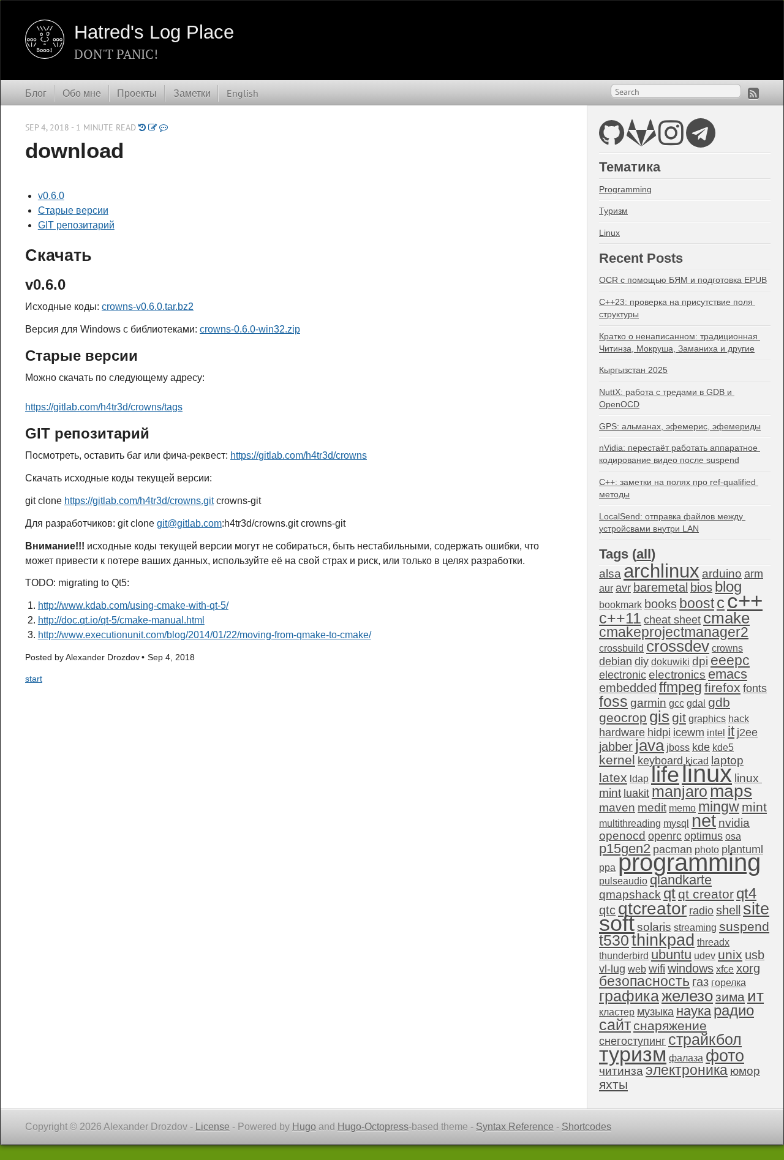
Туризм (613, 211)
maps (731, 790)
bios (701, 587)
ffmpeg (680, 687)
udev (704, 956)
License (212, 1126)
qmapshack (630, 894)
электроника (687, 1070)
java (649, 745)
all (643, 554)
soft (617, 923)
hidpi (659, 732)
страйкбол (705, 1039)
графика (629, 995)
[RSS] (753, 93)
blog (728, 586)
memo (682, 808)
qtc (607, 910)
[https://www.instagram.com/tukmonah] (671, 140)
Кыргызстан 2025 (633, 370)
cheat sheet (672, 620)
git (679, 717)
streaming (695, 927)
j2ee (747, 732)
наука (693, 1011)
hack (738, 719)
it (731, 731)
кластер (617, 1012)
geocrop (623, 717)
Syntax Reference (515, 1126)
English (242, 93)
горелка (728, 982)
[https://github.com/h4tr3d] (611, 140)
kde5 (723, 747)
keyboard (660, 761)
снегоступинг (632, 1041)
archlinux (661, 571)
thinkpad (663, 940)
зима (730, 997)
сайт (615, 1024)
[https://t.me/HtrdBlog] (700, 140)
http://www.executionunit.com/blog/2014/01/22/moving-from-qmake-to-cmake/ (204, 635)
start (33, 679)
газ (700, 982)
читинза (621, 1070)
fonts (755, 688)
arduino (722, 573)
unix (730, 954)
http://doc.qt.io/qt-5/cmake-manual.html (121, 620)
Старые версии (73, 210)
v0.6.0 (51, 195)
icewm (688, 732)
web (637, 969)
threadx (713, 942)
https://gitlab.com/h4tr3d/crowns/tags (104, 407)
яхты (613, 1084)
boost (696, 603)
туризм (632, 1054)
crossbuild (621, 648)
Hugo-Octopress (373, 1126)
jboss (678, 747)
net (704, 820)
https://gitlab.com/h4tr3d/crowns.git (139, 500)
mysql (676, 823)
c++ (745, 600)
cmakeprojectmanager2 (673, 632)
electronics (677, 674)
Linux (609, 233)
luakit (636, 793)
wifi (657, 968)
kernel (617, 760)
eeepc (730, 660)
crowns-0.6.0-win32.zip (250, 329)
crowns (727, 648)
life (665, 774)
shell (728, 910)
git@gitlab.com (189, 523)
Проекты (137, 93)
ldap (639, 779)
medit (652, 807)
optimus (703, 836)
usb (754, 955)
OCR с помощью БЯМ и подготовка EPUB (683, 280)
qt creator (706, 894)
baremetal (660, 587)
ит (755, 995)
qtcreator (652, 908)
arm (753, 574)
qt (669, 894)
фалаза (686, 1058)
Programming (625, 189)
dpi (700, 661)
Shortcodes (586, 1126)
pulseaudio (623, 881)
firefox (722, 687)
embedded (628, 688)
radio (701, 911)
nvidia (734, 822)
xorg (748, 968)
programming (689, 862)
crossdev (677, 646)
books (660, 604)
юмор (745, 1070)
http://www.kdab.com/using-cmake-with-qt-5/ (133, 605)
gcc (676, 703)
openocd (622, 835)
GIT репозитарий (76, 225)
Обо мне (81, 93)
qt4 (746, 893)
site (756, 908)
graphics (707, 719)
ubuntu (671, 954)
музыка (655, 1012)
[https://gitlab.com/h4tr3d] (641, 140)
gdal (696, 703)
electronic (622, 675)
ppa (607, 867)
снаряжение (670, 1026)
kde (701, 747)
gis (659, 716)
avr (623, 588)
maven (617, 807)
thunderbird (624, 956)
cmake (726, 618)
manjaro (679, 791)
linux (707, 773)
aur (606, 588)
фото (725, 1055)
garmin (648, 702)
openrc (665, 836)
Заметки (192, 93)
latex (613, 777)
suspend (744, 926)
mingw (718, 807)
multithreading (630, 823)
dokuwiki (670, 662)
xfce (725, 969)
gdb (719, 702)
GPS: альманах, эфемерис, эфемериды (680, 426)
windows (691, 968)
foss (613, 701)
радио (734, 1010)
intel (716, 733)
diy (642, 661)
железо (687, 995)
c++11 (620, 618)
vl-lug (612, 969)
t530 (614, 940)
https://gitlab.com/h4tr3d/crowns (298, 455)
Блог (36, 93)
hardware (622, 732)
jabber (616, 746)
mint (754, 807)
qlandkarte (681, 879)
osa (733, 836)
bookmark (620, 605)
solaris (654, 927)
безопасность (644, 981)
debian (615, 661)
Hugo (304, 1126)
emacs (727, 674)
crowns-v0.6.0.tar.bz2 (148, 306)
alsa (610, 573)
